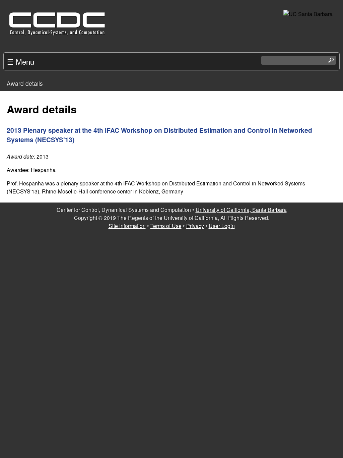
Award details (25, 83)
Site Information (127, 226)
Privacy (195, 226)
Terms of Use (166, 226)
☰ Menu (20, 61)
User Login (222, 226)
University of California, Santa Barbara (241, 210)
